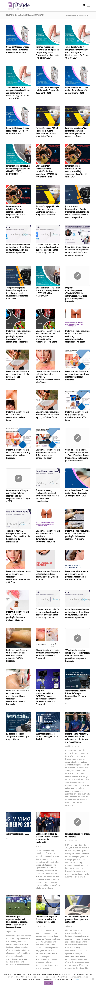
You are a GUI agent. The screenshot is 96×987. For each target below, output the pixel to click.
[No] (93, 979)
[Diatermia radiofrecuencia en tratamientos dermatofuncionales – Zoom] (18, 400)
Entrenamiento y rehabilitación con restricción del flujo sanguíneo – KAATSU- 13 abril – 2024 (75, 171)
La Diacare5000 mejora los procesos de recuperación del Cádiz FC (76, 919)
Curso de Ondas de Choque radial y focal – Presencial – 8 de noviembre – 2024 (18, 50)
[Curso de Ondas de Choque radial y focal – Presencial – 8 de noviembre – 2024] (18, 35)
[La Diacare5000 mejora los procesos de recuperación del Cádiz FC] (77, 905)
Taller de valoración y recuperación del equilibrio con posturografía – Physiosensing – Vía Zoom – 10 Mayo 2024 (77, 52)
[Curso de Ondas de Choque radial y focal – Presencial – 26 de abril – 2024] (48, 76)
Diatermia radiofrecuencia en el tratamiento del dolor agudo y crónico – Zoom (47, 415)
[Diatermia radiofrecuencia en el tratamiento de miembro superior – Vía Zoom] (77, 400)
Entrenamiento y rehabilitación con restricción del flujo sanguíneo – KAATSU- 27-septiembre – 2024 (47, 171)
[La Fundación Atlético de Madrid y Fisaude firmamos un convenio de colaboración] (48, 822)
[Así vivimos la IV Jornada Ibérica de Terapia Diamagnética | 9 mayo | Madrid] (77, 679)
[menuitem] (82, 5)
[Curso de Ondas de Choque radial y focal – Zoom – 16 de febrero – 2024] (18, 116)
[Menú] (88, 5)
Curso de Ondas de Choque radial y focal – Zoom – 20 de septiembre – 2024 (76, 90)
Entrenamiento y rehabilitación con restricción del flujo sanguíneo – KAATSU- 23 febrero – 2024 (17, 211)
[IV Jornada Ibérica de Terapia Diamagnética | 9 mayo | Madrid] (18, 722)
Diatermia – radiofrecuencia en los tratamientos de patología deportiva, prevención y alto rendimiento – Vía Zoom (48, 336)
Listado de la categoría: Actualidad (25, 15)
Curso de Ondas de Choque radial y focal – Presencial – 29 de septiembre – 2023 (77, 493)
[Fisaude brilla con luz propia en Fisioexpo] (77, 822)
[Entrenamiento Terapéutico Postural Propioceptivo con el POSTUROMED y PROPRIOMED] (18, 154)
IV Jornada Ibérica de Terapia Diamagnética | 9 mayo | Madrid (17, 736)
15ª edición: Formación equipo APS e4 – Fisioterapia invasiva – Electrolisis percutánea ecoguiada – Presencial (77, 655)
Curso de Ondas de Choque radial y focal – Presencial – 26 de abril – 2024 (47, 90)
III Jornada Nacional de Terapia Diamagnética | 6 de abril (47, 736)
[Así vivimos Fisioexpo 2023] (18, 822)
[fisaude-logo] (18, 5)
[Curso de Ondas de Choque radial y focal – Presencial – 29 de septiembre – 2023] (77, 478)
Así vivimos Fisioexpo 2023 (17, 834)
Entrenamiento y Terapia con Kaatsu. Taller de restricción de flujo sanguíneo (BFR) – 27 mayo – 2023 (18, 495)
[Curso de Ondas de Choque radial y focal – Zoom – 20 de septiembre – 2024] (77, 76)
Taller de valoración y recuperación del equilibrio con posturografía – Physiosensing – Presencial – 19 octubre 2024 (47, 52)
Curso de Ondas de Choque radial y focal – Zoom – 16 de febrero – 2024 (17, 131)
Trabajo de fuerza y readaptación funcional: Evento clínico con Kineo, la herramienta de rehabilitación (47, 495)
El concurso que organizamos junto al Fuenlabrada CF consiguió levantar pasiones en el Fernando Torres (17, 922)
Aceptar (49, 983)
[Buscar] (82, 5)
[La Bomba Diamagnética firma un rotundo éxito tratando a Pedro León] (48, 905)
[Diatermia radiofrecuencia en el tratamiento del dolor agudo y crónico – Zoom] (48, 400)
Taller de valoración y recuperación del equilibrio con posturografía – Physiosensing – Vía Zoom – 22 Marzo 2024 (18, 93)
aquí (77, 979)
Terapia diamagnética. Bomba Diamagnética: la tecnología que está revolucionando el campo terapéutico (17, 293)
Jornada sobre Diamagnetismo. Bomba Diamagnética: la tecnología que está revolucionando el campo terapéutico (77, 211)
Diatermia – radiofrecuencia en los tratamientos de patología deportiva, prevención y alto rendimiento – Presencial (18, 336)
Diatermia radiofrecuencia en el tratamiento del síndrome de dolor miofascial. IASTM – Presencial (17, 655)
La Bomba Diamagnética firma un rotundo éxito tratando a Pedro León (46, 919)
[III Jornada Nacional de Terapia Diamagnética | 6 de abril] (48, 722)
